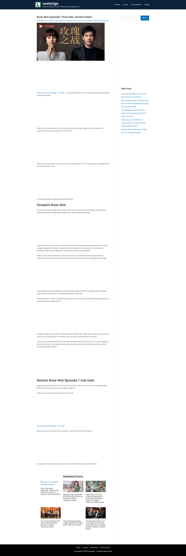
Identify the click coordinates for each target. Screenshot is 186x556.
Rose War (104, 21)
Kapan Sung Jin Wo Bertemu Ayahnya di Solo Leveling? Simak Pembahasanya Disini (133, 123)
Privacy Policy (105, 547)
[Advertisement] (73, 77)
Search (145, 18)
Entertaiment (42, 21)
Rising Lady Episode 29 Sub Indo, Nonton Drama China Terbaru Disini (73, 497)
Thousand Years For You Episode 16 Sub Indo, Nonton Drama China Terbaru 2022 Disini (96, 525)
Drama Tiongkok (65, 21)
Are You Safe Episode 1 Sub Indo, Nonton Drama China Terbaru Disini (50, 491)
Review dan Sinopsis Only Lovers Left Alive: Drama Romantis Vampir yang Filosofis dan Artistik (135, 103)
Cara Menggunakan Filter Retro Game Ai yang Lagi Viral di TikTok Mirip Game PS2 (133, 113)
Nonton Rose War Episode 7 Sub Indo (86, 21)
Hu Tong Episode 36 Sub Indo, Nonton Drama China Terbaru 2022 (50, 524)
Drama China (54, 21)
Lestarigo (50, 3)
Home (78, 547)
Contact (85, 547)
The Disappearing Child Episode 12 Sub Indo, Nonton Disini (73, 523)
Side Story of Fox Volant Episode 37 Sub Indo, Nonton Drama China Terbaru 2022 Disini (95, 498)
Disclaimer (94, 547)
